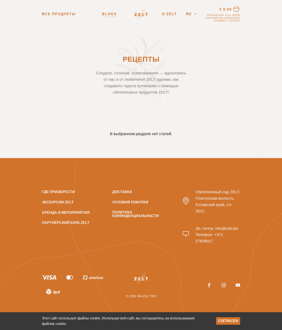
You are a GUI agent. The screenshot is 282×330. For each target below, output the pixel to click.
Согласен (228, 321)
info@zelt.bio (226, 228)
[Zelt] (141, 14)
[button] (191, 14)
